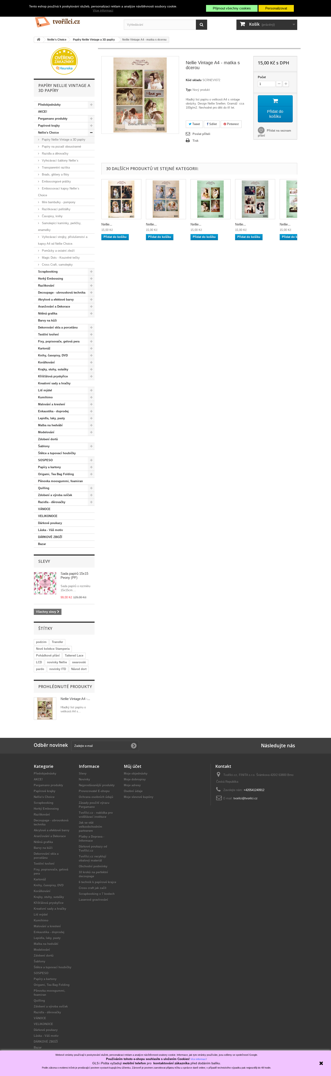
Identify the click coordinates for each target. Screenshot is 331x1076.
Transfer (57, 642)
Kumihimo (45, 397)
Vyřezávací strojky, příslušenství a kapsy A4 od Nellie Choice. (62, 240)
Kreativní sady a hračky (54, 383)
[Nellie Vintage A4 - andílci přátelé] (166, 199)
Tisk (195, 140)
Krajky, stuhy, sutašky (53, 369)
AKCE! (42, 111)
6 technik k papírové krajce (97, 882)
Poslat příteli (201, 134)
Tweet (195, 124)
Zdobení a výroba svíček (55, 495)
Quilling (43, 488)
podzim (41, 642)
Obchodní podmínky (93, 866)
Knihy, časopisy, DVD (53, 355)
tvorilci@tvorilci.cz (246, 798)
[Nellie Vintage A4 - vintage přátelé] (255, 199)
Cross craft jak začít (92, 888)
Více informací (103, 10)
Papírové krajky (49, 125)
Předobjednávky (49, 104)
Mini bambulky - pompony (58, 202)
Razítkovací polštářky (55, 209)
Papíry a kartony (49, 467)
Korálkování (46, 362)
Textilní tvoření (48, 334)
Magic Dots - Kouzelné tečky (60, 257)
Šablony (44, 446)
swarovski (79, 662)
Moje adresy (132, 785)
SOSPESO (45, 460)
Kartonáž (44, 348)
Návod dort (78, 669)
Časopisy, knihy (52, 216)
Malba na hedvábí (50, 425)
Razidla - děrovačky (51, 502)
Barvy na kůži (47, 320)
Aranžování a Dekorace (54, 306)
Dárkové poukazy (50, 523)
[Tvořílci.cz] (75, 20)
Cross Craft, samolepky (57, 264)
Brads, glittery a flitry (55, 174)
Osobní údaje (133, 791)
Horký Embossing (50, 278)
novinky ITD (57, 669)
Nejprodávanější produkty (97, 785)
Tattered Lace (74, 655)
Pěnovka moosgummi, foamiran (60, 481)
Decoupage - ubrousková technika (61, 292)
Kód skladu (194, 80)
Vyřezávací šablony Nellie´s (59, 160)
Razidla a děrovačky (54, 153)
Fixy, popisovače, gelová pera (58, 341)
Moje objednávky (135, 773)
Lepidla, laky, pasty (51, 418)
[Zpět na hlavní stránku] (38, 40)
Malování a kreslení (51, 404)
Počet (262, 77)
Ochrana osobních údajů (96, 797)
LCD (39, 662)
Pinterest (232, 124)
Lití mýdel (45, 390)
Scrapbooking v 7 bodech (97, 894)
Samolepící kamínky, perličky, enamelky (59, 226)
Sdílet (212, 124)
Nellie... (106, 224)
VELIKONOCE (47, 516)
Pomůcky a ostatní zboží (58, 250)
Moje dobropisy (135, 779)
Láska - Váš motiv (50, 530)
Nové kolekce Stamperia (53, 648)
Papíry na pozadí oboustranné (61, 146)
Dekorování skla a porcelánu (58, 327)
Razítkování (46, 285)
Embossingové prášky (56, 181)
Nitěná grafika (47, 313)
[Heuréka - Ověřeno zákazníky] (64, 60)
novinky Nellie (57, 662)
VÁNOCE (44, 509)
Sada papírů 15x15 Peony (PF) (74, 575)
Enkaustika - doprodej (53, 411)
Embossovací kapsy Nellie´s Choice (58, 192)
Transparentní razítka (55, 167)
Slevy (44, 561)
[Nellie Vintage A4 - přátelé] (121, 199)
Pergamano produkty (52, 118)
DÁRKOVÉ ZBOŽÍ (50, 537)
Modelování (46, 432)
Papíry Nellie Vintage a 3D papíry (63, 139)
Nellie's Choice (48, 132)
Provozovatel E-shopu (94, 791)
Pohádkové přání (48, 655)
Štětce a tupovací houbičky (57, 453)
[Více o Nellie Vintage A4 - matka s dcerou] (45, 708)
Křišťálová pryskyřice (53, 376)
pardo (40, 669)
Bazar (42, 544)
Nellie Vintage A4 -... (75, 699)
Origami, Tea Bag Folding (56, 474)
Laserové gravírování (93, 899)
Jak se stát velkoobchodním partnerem (90, 826)
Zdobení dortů (48, 439)
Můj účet (132, 766)
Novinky (84, 779)
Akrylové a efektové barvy (56, 299)
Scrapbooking (48, 271)
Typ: (189, 89)
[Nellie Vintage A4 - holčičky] (210, 199)
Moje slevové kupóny (138, 797)
